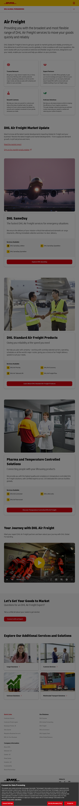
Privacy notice (10, 799)
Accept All (70, 803)
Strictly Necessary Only (55, 803)
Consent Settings (8, 803)
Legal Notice (18, 799)
